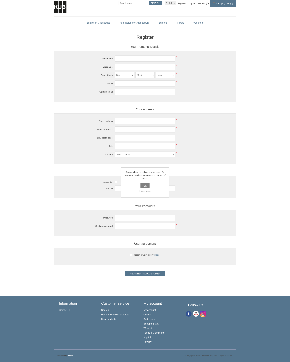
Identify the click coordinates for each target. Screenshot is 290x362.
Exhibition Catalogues (98, 22)
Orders (147, 314)
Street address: (106, 121)
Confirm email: (106, 92)
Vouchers (198, 22)
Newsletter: (108, 182)
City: (111, 146)
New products (108, 319)
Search (105, 310)
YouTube (196, 314)
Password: (108, 218)
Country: (109, 154)
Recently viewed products (115, 314)
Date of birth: (107, 75)
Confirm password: (104, 226)
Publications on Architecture (134, 22)
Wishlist (147, 328)
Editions (163, 22)
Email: (110, 83)
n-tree (70, 356)
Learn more (145, 191)
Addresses (149, 319)
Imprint (147, 337)
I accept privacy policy (142, 255)
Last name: (108, 67)
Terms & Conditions (153, 332)
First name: (107, 58)
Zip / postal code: (105, 138)
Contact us (64, 310)
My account (149, 310)
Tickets (180, 22)
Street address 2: (105, 129)
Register (181, 3)
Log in (192, 3)
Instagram (203, 314)
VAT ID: (109, 188)
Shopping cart (150, 323)
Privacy (147, 342)
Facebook (189, 314)
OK (145, 186)
